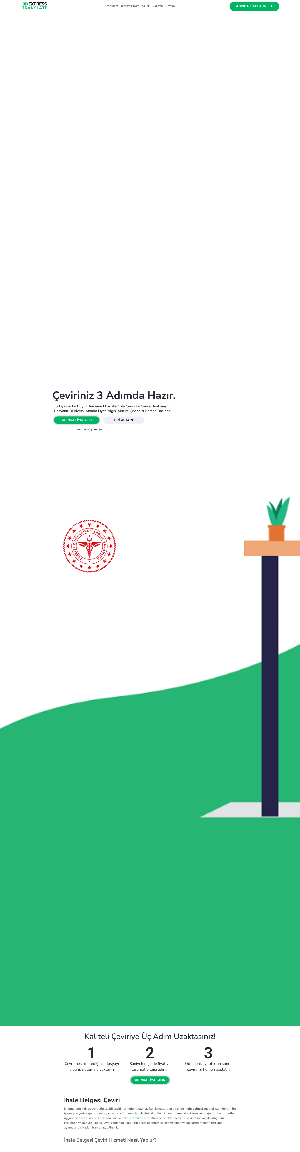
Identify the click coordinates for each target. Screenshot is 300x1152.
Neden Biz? (111, 6)
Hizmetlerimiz (130, 6)
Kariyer (158, 6)
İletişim (170, 6)
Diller (146, 6)
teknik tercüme (132, 1118)
